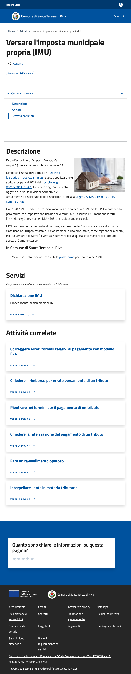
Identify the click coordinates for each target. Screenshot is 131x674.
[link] (23, 314)
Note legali (103, 607)
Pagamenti (74, 626)
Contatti (43, 614)
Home (11, 31)
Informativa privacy (79, 607)
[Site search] (123, 16)
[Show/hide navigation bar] (5, 16)
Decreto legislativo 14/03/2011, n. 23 (33, 175)
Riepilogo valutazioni (109, 626)
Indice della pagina (20, 93)
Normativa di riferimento (20, 72)
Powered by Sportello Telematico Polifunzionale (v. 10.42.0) (43, 668)
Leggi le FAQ (45, 626)
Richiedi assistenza (108, 614)
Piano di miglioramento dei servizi (48, 643)
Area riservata (17, 607)
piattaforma (66, 257)
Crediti (42, 607)
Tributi (24, 31)
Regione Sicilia (13, 5)
